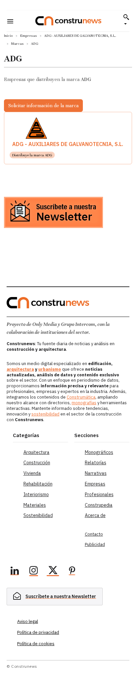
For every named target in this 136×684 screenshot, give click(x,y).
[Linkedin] (14, 571)
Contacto (94, 534)
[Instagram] (34, 571)
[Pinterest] (72, 571)
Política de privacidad (38, 632)
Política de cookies (35, 643)
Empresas (28, 36)
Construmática (81, 397)
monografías (84, 403)
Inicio (8, 36)
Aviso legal (27, 621)
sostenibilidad (45, 414)
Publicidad (95, 544)
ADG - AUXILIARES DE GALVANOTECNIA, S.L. (80, 36)
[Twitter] (53, 571)
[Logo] (68, 20)
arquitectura (20, 369)
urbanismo (49, 369)
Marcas (17, 43)
